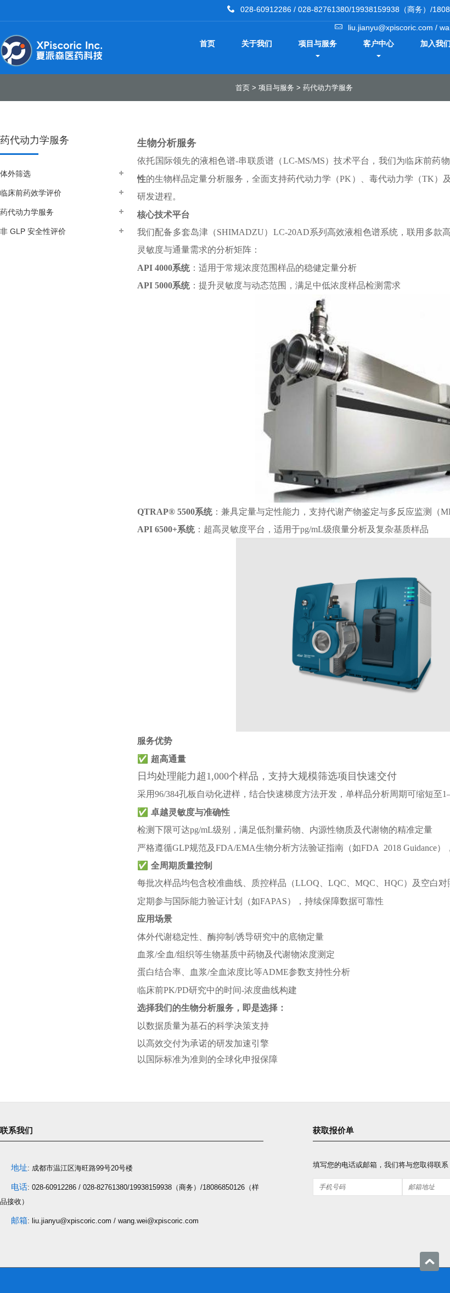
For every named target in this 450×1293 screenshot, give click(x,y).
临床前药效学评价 (30, 192)
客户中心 (378, 43)
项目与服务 (318, 43)
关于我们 (256, 43)
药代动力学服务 (328, 87)
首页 (207, 43)
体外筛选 (15, 173)
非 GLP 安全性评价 (33, 231)
